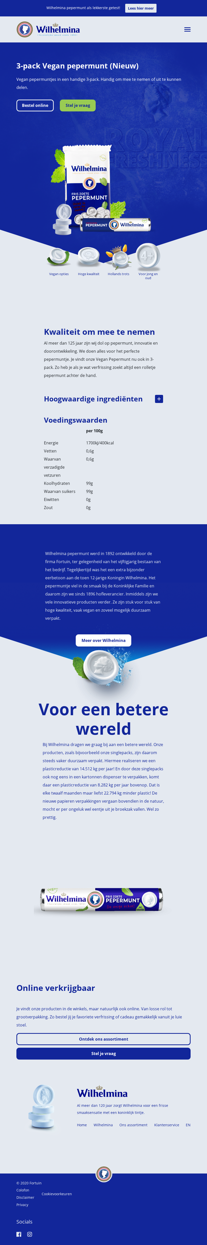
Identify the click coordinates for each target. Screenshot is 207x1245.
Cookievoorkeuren (57, 1193)
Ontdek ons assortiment (103, 1039)
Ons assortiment (133, 1124)
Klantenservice (166, 1124)
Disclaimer (25, 1197)
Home (82, 1124)
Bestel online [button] (35, 105)
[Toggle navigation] (187, 29)
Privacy (22, 1204)
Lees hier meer (141, 8)
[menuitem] (188, 1125)
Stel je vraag (78, 105)
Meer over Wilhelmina (104, 640)
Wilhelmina (103, 1124)
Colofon (22, 1190)
